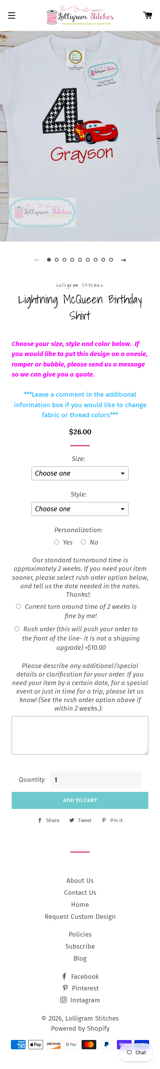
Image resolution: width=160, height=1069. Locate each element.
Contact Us (80, 893)
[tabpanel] (80, 135)
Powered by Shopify (80, 1028)
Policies (80, 934)
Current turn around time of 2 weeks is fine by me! (81, 611)
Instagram (84, 1000)
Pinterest (84, 988)
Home (80, 905)
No (94, 542)
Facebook (84, 977)
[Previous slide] (36, 259)
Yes (68, 542)
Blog (80, 958)
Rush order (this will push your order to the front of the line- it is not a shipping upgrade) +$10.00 (81, 638)
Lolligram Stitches (92, 1018)
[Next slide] (123, 259)
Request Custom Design (80, 917)
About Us (80, 881)
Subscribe (80, 946)
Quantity (32, 780)
